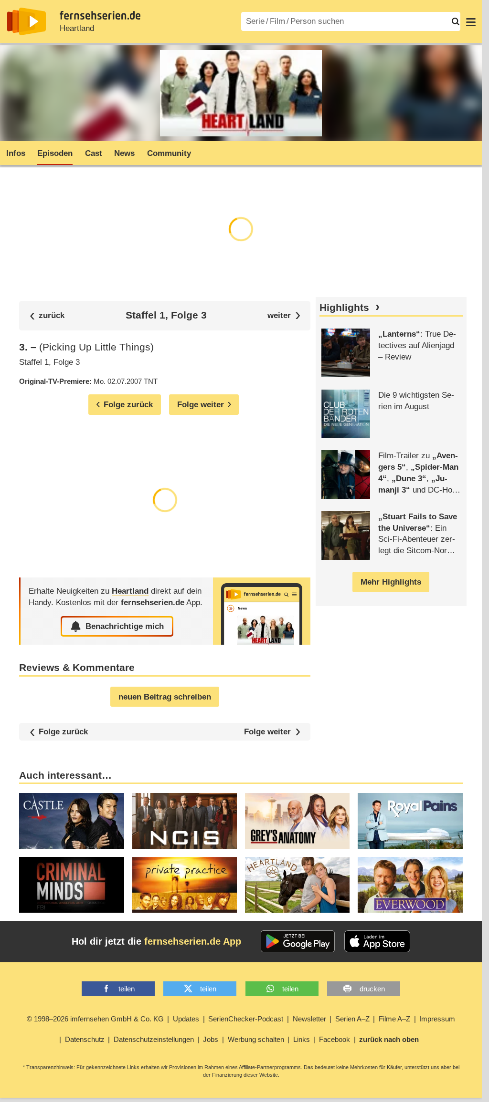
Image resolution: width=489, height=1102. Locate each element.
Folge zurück (63, 731)
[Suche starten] (455, 21)
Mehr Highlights (391, 582)
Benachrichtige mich (124, 626)
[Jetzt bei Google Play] (298, 941)
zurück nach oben (389, 1039)
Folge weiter (267, 732)
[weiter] (283, 315)
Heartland (77, 28)
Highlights (344, 307)
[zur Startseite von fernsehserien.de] (26, 21)
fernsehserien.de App (192, 941)
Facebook (334, 1039)
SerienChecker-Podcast (245, 1019)
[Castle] (71, 821)
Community (169, 153)
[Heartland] (261, 611)
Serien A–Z (352, 1019)
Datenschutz (85, 1039)
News (124, 153)
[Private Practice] (184, 885)
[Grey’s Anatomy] (297, 821)
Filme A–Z (394, 1019)
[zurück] (47, 315)
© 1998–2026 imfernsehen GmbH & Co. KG (95, 1019)
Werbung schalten (256, 1039)
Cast (93, 153)
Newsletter (309, 1019)
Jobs (210, 1039)
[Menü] (470, 21)
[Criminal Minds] (71, 885)
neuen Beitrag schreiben (164, 696)
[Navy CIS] (184, 821)
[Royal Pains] (410, 821)
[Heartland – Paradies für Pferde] (297, 885)
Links (301, 1039)
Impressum (437, 1019)
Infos (15, 153)
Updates (186, 1019)
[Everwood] (410, 885)
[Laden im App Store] (377, 941)
